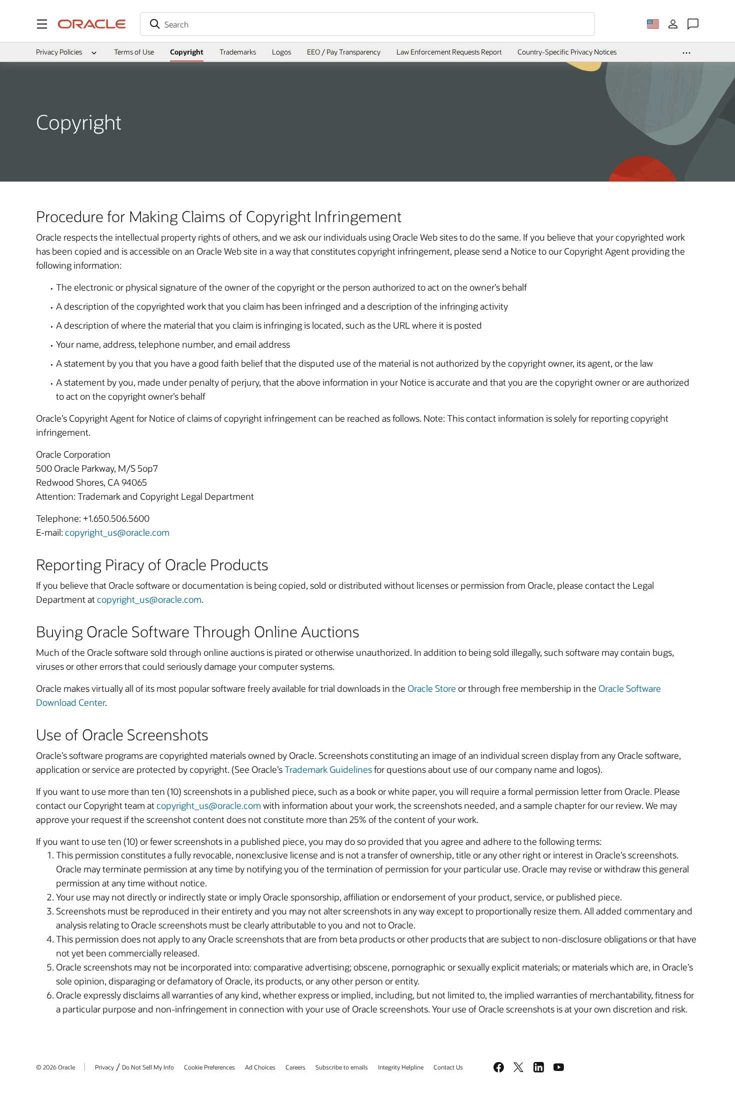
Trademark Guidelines (328, 769)
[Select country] (653, 24)
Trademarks (238, 52)
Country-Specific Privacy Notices (567, 52)
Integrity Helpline (401, 1067)
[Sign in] (673, 24)
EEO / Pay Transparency (343, 52)
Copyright (187, 52)
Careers (296, 1067)
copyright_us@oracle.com (117, 532)
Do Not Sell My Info (148, 1067)
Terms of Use (134, 52)
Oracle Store (432, 688)
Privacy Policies (59, 52)
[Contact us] (693, 24)
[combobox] (367, 24)
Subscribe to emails (342, 1067)
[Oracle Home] (92, 24)
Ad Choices (260, 1067)
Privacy (104, 1067)
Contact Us (448, 1067)
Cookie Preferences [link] (209, 1067)
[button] (42, 24)
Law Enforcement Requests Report (449, 52)
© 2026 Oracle (55, 1067)
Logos (281, 52)
